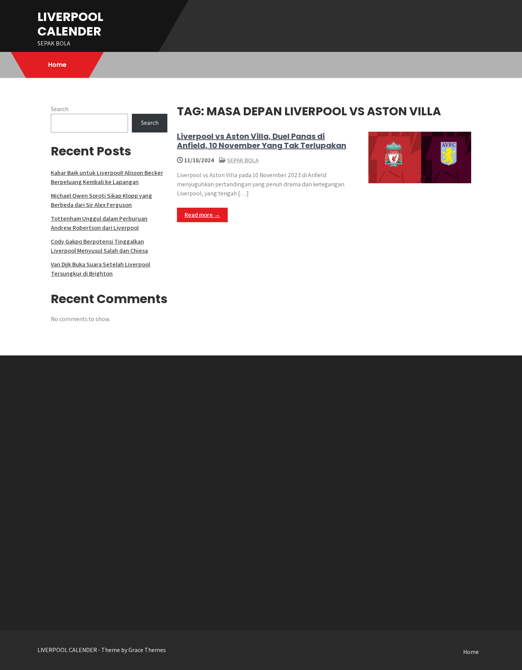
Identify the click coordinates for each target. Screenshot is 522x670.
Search (59, 109)
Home (57, 64)
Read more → (202, 215)
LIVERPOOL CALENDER (70, 24)
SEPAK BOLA (243, 160)
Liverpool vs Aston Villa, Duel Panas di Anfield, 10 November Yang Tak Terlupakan (261, 141)
